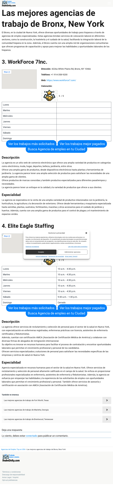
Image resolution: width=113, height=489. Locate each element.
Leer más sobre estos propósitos (77, 246)
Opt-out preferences (41, 256)
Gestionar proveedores (32, 246)
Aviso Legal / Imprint (71, 256)
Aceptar (41, 252)
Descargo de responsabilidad (13, 475)
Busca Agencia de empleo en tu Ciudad (56, 149)
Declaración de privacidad (56, 256)
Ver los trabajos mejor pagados (82, 144)
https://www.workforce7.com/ (61, 80)
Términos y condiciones (11, 472)
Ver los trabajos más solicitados (31, 144)
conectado (31, 435)
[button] (86, 233)
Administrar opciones (72, 252)
